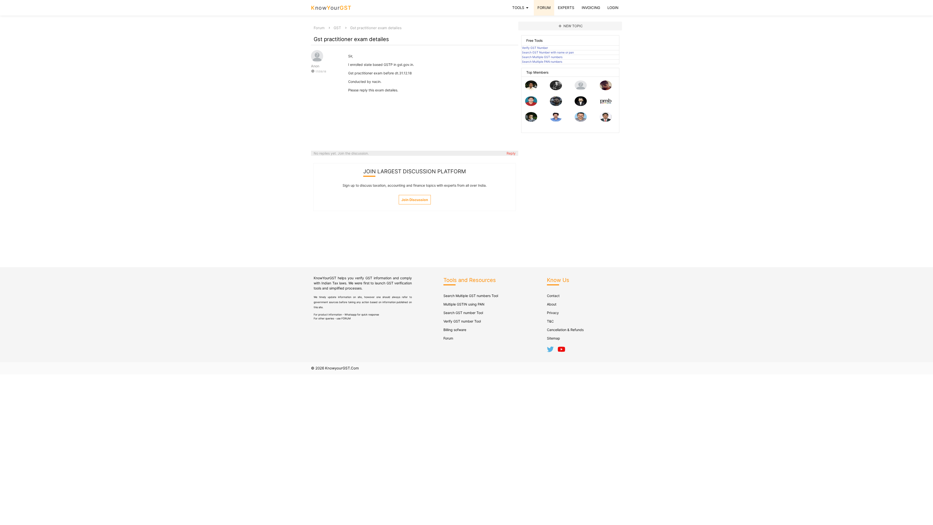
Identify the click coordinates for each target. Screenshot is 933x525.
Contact (553, 296)
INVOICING (591, 7)
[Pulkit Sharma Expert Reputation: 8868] (531, 89)
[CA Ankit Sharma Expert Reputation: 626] (531, 105)
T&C (550, 321)
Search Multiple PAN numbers (542, 61)
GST (337, 28)
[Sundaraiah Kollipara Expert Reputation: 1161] (581, 89)
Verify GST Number (535, 48)
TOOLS (521, 8)
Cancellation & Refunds (565, 330)
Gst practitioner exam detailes (376, 28)
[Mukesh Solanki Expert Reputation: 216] (531, 120)
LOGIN (612, 7)
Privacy (553, 313)
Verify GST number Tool (462, 321)
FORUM (544, 7)
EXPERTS (566, 7)
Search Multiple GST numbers (542, 57)
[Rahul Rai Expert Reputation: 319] (581, 105)
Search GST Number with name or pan (548, 52)
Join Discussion (414, 200)
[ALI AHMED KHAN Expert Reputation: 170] (606, 120)
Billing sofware (454, 330)
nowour (331, 8)
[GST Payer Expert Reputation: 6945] (556, 89)
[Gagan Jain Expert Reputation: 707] (606, 89)
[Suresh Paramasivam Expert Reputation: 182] (556, 120)
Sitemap (553, 338)
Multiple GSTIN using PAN (463, 304)
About (551, 304)
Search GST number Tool (463, 313)
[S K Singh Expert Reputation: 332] (556, 105)
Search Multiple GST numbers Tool (470, 296)
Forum (319, 28)
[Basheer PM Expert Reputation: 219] (606, 105)
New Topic (570, 26)
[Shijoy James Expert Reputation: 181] (581, 120)
